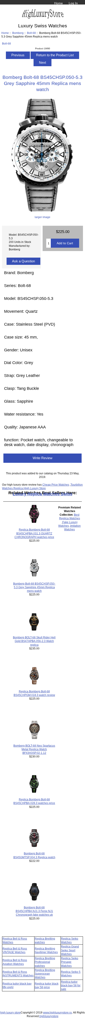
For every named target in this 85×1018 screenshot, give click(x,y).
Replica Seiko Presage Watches (69, 962)
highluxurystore (48, 1016)
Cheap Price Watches (55, 484)
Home (58, 3)
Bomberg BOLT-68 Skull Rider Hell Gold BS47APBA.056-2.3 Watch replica (34, 641)
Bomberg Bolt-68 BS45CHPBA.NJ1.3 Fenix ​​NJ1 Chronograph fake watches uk (34, 911)
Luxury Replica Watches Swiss (42, 494)
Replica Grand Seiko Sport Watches (70, 950)
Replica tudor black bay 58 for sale (70, 985)
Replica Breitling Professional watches (45, 962)
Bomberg (18, 32)
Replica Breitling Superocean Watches (45, 974)
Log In (73, 3)
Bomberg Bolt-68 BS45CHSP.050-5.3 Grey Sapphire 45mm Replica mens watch (34, 587)
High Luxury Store (35, 488)
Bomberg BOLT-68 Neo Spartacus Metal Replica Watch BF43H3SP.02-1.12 (34, 749)
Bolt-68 (31, 32)
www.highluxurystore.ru (57, 1012)
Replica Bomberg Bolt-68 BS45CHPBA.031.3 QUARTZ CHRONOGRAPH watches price (34, 533)
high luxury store (10, 1012)
